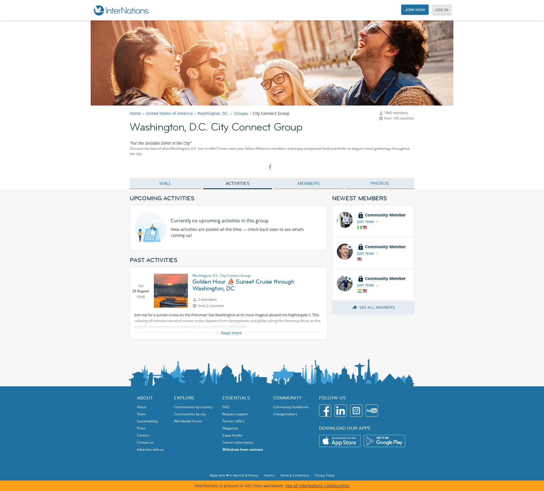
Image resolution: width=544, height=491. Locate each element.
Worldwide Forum (188, 421)
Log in (441, 9)
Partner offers (233, 421)
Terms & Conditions (294, 475)
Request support (235, 414)
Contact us (145, 442)
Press (141, 428)
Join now (415, 9)
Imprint (269, 475)
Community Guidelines (291, 406)
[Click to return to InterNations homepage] (120, 10)
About (141, 406)
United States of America (169, 113)
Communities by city (190, 414)
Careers (143, 435)
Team (141, 414)
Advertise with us (150, 449)
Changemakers (285, 414)
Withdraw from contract (242, 449)
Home (135, 113)
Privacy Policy (324, 475)
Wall (165, 183)
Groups (241, 113)
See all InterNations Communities (317, 485)
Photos (380, 183)
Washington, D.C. (213, 113)
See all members (377, 307)
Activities (238, 183)
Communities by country (193, 406)
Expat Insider (232, 435)
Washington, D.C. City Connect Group (221, 275)
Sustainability (147, 421)
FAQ (225, 406)
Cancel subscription (237, 442)
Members (309, 183)
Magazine (230, 428)
